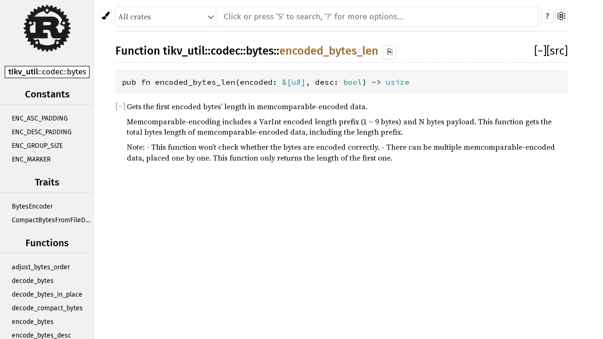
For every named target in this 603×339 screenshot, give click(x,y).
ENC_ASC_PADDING (40, 118)
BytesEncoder (32, 206)
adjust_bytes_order (41, 267)
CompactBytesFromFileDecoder (53, 220)
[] (540, 50)
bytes (76, 72)
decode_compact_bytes (47, 308)
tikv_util (23, 72)
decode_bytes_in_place (47, 295)
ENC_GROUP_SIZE (37, 146)
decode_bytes (33, 281)
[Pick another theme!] (105, 16)
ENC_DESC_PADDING (42, 132)
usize (397, 82)
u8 (296, 82)
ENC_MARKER (31, 159)
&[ (287, 82)
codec (52, 72)
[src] (557, 50)
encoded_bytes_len (328, 50)
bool (352, 82)
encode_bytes (33, 322)
